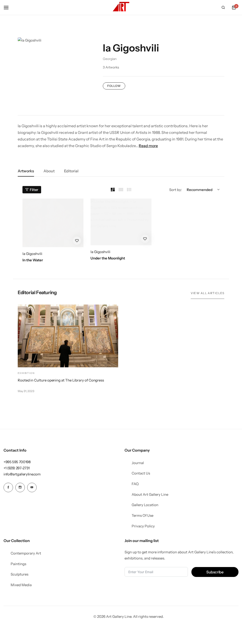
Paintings (18, 564)
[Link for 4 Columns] (121, 189)
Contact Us (141, 473)
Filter (34, 189)
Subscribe (215, 572)
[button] (233, 7)
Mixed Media (21, 585)
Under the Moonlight (108, 258)
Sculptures (19, 574)
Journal (138, 463)
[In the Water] (52, 223)
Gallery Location (145, 505)
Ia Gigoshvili (32, 253)
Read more (148, 145)
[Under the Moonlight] (121, 222)
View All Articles (207, 293)
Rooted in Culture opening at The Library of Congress (61, 380)
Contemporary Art (26, 553)
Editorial (71, 171)
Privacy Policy (143, 526)
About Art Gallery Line (150, 494)
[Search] (223, 7)
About (49, 171)
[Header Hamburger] (8, 7)
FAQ (135, 484)
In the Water (32, 260)
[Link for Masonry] (112, 189)
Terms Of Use (142, 515)
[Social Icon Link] (8, 487)
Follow (114, 86)
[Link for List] (129, 189)
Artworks (26, 171)
